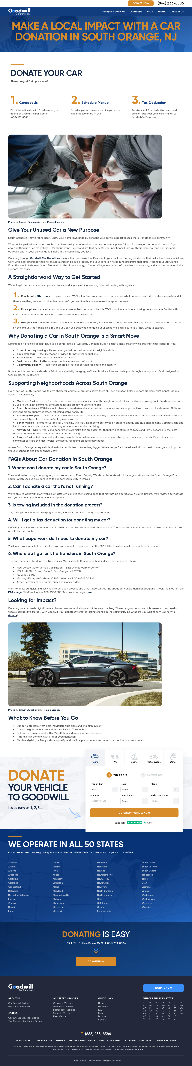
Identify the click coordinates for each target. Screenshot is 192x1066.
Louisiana (58, 883)
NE (163, 1011)
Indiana (57, 866)
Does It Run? (127, 795)
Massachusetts (61, 895)
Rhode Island (148, 862)
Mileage (94, 795)
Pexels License (55, 222)
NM (169, 1003)
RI (175, 1003)
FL (150, 1008)
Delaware (13, 891)
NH (163, 1016)
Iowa (55, 870)
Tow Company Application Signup (25, 1021)
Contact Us (177, 11)
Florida (12, 899)
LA (157, 1008)
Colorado (13, 883)
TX (175, 1013)
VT (175, 1019)
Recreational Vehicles (64, 1009)
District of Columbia (18, 895)
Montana (102, 862)
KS (157, 1005)
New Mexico (103, 883)
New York (102, 887)
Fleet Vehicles (60, 1016)
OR (169, 1016)
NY (169, 1005)
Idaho (11, 911)
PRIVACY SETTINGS (166, 1040)
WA (181, 1005)
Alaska (11, 866)
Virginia (146, 891)
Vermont (146, 887)
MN (157, 1019)
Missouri (57, 911)
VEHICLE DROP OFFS (110, 1040)
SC (175, 1005)
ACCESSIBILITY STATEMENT (138, 1040)
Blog (100, 1013)
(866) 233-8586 (19, 117)
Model (154, 784)
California (13, 878)
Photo (11, 222)
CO (144, 1016)
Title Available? (159, 795)
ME (157, 1011)
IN (150, 1019)
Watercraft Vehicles (63, 1006)
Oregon (101, 907)
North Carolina (105, 891)
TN (175, 1011)
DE (150, 1005)
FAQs (150, 11)
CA (144, 1013)
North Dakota (104, 895)
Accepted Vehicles (113, 11)
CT (144, 1019)
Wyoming (146, 907)
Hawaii (11, 907)
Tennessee (147, 874)
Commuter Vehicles (63, 1003)
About (161, 11)
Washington (148, 895)
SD (175, 1008)
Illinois (56, 862)
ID (150, 1013)
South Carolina (150, 866)
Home (101, 1003)
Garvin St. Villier (28, 709)
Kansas (57, 874)
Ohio (99, 899)
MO (163, 1005)
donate (12, 615)
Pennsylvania (104, 911)
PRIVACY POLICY (24, 1040)
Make (123, 784)
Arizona (12, 870)
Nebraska (102, 866)
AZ (144, 1008)
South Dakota (149, 870)
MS (163, 1003)
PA (169, 1019)
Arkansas (13, 874)
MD (157, 1013)
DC (150, 1003)
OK (169, 1013)
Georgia (12, 903)
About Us (14, 998)
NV (163, 1013)
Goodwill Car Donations (45, 258)
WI (181, 1011)
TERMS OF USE (44, 1040)
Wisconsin (147, 903)
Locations (136, 11)
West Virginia (148, 899)
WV (181, 1008)
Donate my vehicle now (134, 812)
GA (150, 1011)
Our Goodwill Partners (19, 1003)
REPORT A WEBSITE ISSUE (82, 1040)
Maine (56, 887)
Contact (102, 1019)
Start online (45, 296)
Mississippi (58, 907)
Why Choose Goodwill (19, 1006)
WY (181, 1013)
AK (144, 1005)
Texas (145, 878)
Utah (144, 883)
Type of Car (96, 784)
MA (157, 1016)
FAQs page (15, 592)
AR (144, 1011)
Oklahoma (102, 903)
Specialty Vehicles (62, 1013)
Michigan (57, 899)
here (89, 592)
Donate (102, 1016)
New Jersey (103, 878)
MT (163, 1008)
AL (144, 1003)
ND (169, 1011)
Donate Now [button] (140, 3)
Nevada (101, 870)
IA (156, 1003)
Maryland (58, 891)
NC (169, 1008)
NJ (163, 1019)
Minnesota (58, 903)
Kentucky (58, 878)
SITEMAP (60, 1040)
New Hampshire (105, 874)
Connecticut (14, 887)
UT (175, 1016)
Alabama (13, 862)
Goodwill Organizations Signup (23, 1018)
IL (150, 1016)
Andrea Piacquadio (29, 222)
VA (181, 1003)
